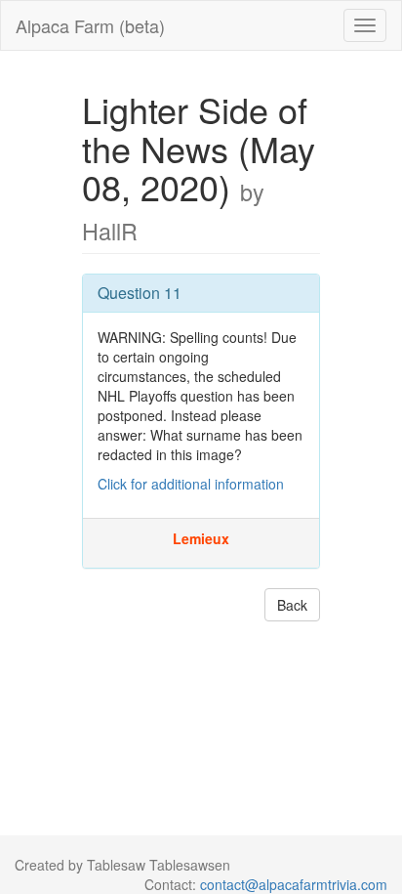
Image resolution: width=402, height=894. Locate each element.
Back (292, 605)
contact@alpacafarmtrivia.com (293, 884)
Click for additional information (191, 483)
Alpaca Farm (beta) (90, 25)
